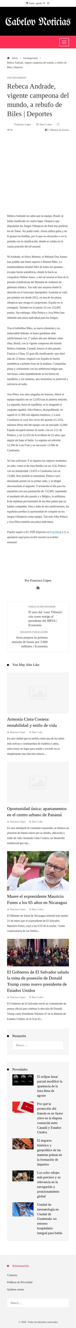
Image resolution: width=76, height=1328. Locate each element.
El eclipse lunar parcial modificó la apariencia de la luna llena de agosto (49, 1086)
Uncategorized (16, 78)
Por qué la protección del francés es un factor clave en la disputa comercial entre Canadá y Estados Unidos (50, 1118)
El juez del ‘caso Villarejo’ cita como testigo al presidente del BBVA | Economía (45, 616)
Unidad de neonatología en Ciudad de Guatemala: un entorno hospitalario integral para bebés (49, 1219)
